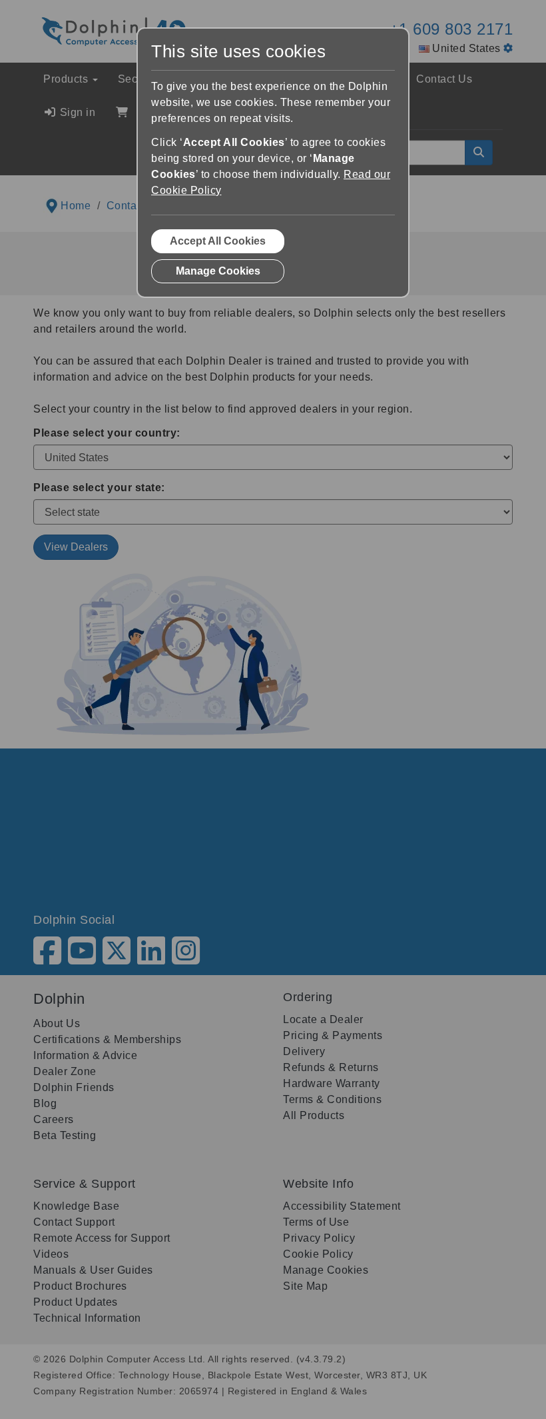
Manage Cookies (218, 271)
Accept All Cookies (218, 241)
